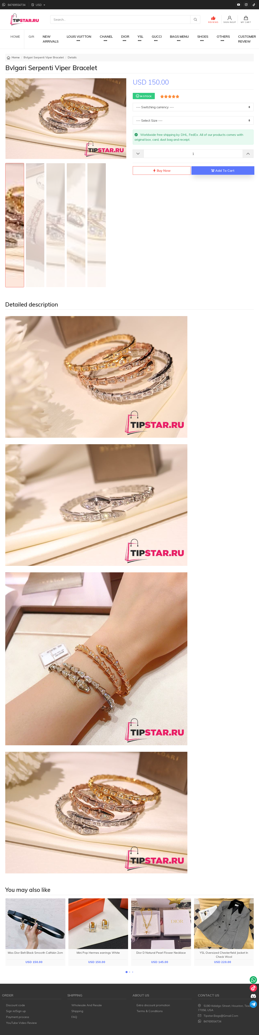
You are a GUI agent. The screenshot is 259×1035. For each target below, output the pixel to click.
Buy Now (163, 170)
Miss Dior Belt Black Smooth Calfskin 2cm (35, 953)
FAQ (74, 1017)
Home (16, 57)
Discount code (15, 1005)
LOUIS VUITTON (79, 36)
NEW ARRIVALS (50, 38)
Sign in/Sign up (16, 1011)
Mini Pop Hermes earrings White (98, 953)
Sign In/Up (229, 22)
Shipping (77, 1011)
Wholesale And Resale (86, 1005)
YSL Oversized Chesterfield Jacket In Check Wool (224, 955)
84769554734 (212, 1021)
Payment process (17, 1017)
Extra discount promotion (153, 1005)
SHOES (202, 36)
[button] (126, 972)
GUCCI (157, 36)
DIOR (125, 36)
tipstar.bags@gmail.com (221, 1016)
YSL (140, 36)
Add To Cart (224, 170)
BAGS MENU (179, 36)
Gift (31, 36)
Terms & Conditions (150, 1011)
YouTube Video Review (21, 1023)
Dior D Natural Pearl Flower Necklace (161, 953)
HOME (15, 36)
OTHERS (223, 36)
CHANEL (106, 36)
